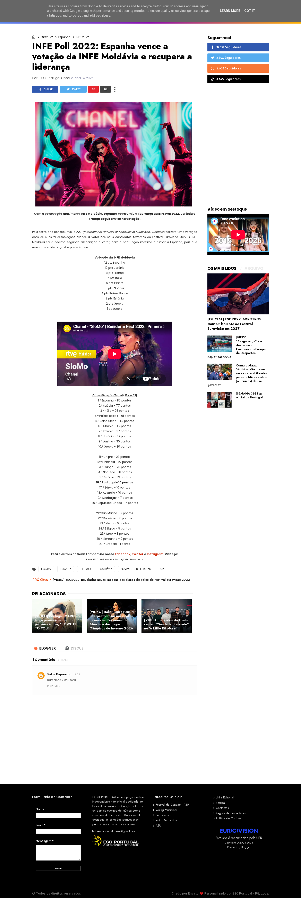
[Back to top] (291, 888)
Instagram (155, 554)
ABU (158, 825)
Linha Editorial (225, 797)
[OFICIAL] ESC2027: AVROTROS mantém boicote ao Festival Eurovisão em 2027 (234, 324)
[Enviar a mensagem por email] (105, 89)
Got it (249, 11)
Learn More (230, 11)
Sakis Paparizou (59, 674)
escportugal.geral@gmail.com (116, 831)
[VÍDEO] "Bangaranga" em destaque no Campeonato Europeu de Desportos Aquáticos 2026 (237, 347)
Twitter (138, 554)
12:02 (77, 674)
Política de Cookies (228, 818)
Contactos (222, 808)
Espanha (64, 37)
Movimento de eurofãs (136, 569)
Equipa (220, 802)
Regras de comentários (231, 813)
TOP (161, 569)
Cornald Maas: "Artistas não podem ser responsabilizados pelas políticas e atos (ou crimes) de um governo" (237, 375)
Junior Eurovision (166, 820)
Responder (53, 686)
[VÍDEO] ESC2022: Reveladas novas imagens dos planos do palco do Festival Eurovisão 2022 (121, 579)
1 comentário (44, 659)
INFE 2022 (82, 37)
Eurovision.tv (164, 815)
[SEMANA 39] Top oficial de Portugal (249, 395)
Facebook (122, 554)
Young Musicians (167, 810)
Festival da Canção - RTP (172, 804)
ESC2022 (47, 37)
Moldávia (106, 569)
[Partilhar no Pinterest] (93, 89)
